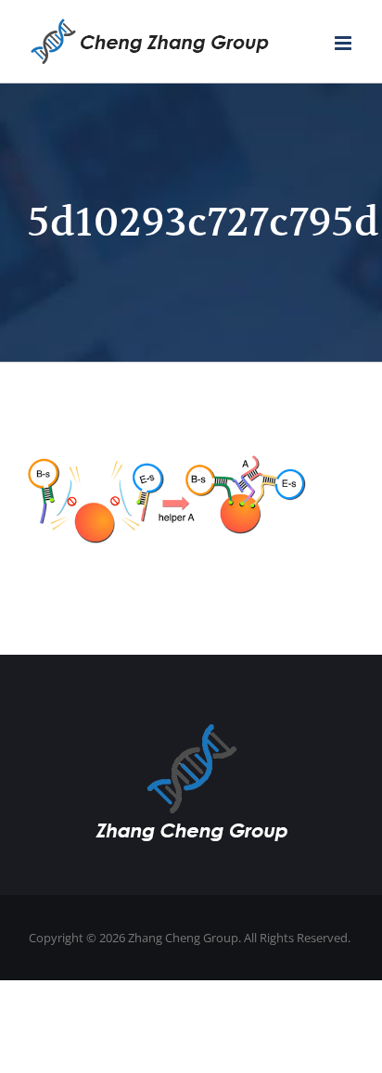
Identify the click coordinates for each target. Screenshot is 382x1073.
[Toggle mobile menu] (344, 43)
